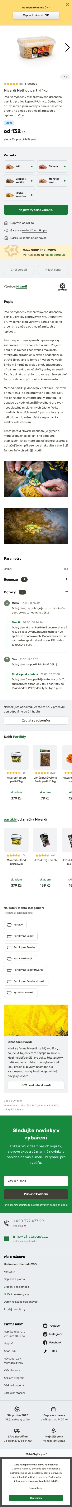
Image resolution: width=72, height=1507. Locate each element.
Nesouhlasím (36, 1488)
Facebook (52, 1342)
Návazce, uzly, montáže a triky (13, 1360)
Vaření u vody (12, 1370)
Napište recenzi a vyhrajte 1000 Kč (14, 1334)
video (9, 122)
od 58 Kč (28, 223)
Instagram (52, 1334)
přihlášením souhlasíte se (36, 1205)
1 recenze (31, 83)
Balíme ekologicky (18, 1294)
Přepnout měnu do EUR (36, 15)
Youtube (52, 1325)
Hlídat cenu (53, 269)
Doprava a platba (14, 1279)
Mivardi (21, 286)
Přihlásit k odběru (36, 1194)
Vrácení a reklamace (16, 1286)
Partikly (19, 737)
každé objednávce (34, 238)
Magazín (9, 1343)
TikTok (52, 1351)
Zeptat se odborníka (36, 720)
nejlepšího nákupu (34, 230)
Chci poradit (19, 269)
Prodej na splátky (14, 1309)
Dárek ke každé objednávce (21, 1302)
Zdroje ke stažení (14, 1393)
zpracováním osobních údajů (51, 1205)
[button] (67, 47)
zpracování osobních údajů (42, 1481)
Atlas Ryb (10, 1351)
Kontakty (9, 1271)
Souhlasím (36, 1498)
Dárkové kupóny (14, 1385)
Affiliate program (14, 1378)
